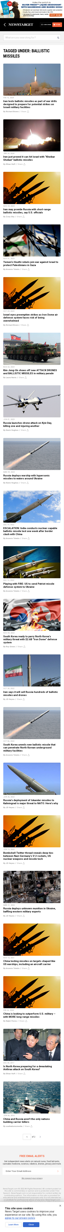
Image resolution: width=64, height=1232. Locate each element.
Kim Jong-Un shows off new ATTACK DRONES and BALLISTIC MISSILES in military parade (30, 372)
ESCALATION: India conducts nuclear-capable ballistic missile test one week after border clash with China (30, 531)
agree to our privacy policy (20, 1218)
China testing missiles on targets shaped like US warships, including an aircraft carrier (29, 963)
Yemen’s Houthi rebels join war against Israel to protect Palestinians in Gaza (30, 264)
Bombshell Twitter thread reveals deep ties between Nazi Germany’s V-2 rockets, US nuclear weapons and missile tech (28, 855)
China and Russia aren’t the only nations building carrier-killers (26, 1121)
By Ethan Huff (9, 164)
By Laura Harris (9, 377)
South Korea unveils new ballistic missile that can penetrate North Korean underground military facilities (29, 747)
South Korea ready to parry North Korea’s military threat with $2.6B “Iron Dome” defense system (30, 639)
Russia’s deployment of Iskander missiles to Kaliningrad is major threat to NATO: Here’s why (30, 802)
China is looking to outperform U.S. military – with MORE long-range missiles (29, 1015)
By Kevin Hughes (10, 430)
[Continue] (58, 1171)
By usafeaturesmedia (12, 1126)
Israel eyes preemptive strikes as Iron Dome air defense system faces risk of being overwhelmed (30, 317)
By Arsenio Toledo (11, 269)
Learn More (13, 1224)
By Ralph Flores (10, 1021)
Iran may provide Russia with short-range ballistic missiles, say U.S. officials (27, 211)
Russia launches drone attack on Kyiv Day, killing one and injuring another (27, 424)
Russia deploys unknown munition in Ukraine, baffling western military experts (29, 910)
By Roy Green (9, 647)
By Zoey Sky (8, 217)
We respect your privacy (32, 1178)
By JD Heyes (8, 699)
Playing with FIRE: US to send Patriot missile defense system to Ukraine (28, 585)
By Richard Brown (11, 112)
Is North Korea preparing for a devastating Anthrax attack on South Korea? (27, 1068)
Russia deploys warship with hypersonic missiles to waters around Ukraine (26, 477)
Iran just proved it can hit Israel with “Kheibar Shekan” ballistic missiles (29, 158)
